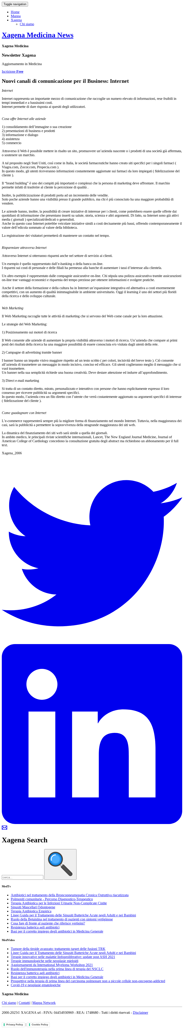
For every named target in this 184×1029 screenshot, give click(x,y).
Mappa (16, 16)
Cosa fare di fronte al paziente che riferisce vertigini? (48, 923)
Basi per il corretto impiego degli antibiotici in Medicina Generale (57, 931)
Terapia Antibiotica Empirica (31, 911)
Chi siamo (27, 24)
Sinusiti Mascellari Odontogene (33, 907)
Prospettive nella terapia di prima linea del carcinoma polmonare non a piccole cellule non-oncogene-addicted (88, 981)
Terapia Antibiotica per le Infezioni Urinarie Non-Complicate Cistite (59, 903)
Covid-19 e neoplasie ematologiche (36, 985)
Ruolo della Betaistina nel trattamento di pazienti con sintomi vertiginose (62, 919)
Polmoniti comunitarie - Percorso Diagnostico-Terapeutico (52, 899)
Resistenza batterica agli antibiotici (35, 927)
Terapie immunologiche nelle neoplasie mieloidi (44, 961)
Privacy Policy (14, 1024)
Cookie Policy (40, 1024)
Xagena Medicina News (37, 35)
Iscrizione (12, 71)
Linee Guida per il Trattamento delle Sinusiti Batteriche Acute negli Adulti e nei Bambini (73, 915)
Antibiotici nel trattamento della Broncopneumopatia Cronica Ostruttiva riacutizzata (70, 895)
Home (15, 12)
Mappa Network (44, 1003)
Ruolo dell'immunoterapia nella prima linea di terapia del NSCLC (57, 969)
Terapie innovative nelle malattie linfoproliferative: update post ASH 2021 (63, 957)
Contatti (24, 1003)
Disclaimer (140, 1012)
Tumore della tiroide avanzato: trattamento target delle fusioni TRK (58, 949)
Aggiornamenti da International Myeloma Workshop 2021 (52, 965)
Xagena (16, 20)
